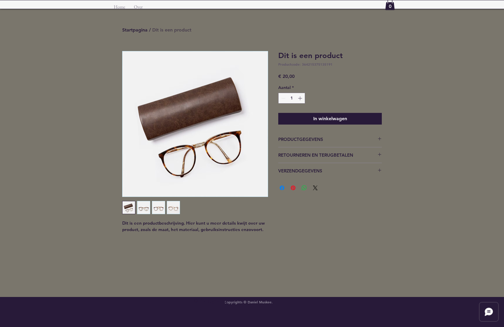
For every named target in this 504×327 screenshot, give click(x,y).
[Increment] (300, 98)
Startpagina (135, 30)
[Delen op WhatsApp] (304, 187)
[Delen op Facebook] (282, 187)
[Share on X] (315, 187)
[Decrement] (282, 98)
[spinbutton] (291, 98)
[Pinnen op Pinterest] (293, 187)
